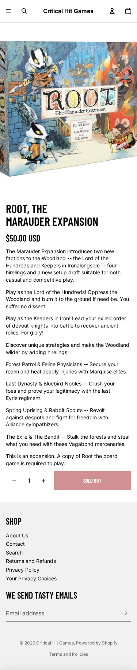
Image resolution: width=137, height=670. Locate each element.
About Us (17, 535)
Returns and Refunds (31, 561)
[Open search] (24, 11)
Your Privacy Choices (31, 578)
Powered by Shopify (97, 643)
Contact (15, 544)
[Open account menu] (112, 11)
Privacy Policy (22, 570)
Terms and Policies (68, 654)
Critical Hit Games (55, 643)
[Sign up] (124, 613)
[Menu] (8, 11)
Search (14, 552)
